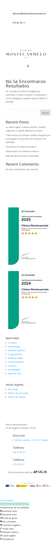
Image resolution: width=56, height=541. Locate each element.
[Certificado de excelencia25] (28, 266)
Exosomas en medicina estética (21, 146)
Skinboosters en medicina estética (22, 151)
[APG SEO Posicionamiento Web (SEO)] (40, 472)
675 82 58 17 (19, 22)
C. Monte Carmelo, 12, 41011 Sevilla (30, 440)
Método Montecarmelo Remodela (22, 155)
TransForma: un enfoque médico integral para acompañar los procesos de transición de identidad (28, 139)
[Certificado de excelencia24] (28, 330)
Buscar (45, 112)
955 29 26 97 (19, 452)
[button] (14, 504)
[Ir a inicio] (26, 57)
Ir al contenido (7, 500)
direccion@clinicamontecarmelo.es (29, 13)
